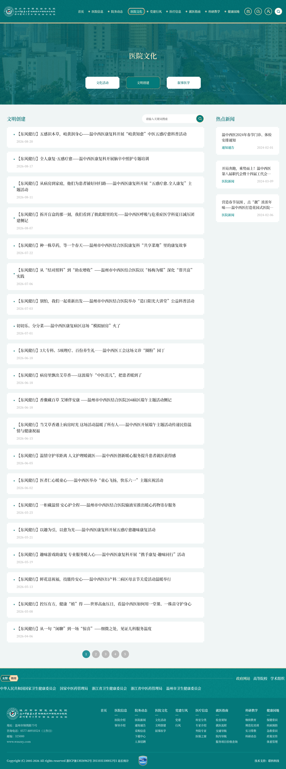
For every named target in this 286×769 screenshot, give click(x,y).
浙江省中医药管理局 (147, 688)
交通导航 (221, 731)
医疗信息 (175, 11)
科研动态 (250, 736)
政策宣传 (272, 736)
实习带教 (250, 731)
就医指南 (195, 11)
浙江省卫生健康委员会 (110, 688)
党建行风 (156, 11)
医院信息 (97, 11)
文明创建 (143, 82)
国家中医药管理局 (74, 688)
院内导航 (221, 736)
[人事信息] (268, 14)
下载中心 (140, 736)
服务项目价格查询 (227, 741)
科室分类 (201, 720)
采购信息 (140, 731)
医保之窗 (201, 736)
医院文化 (136, 11)
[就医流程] (248, 14)
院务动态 (117, 11)
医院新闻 (140, 720)
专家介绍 (201, 725)
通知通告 (140, 725)
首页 (81, 11)
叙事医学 (183, 82)
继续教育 (250, 720)
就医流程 (221, 725)
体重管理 (272, 741)
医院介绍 (120, 720)
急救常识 (272, 731)
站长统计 (123, 761)
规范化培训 (252, 725)
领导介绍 (120, 725)
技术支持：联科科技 (267, 761)
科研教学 (214, 11)
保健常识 (272, 720)
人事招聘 (140, 741)
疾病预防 (272, 725)
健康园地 (234, 11)
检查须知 (221, 720)
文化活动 (102, 82)
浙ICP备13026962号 (79, 761)
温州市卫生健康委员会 (183, 688)
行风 (178, 725)
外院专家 (201, 731)
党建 (178, 720)
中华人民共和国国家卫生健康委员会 (28, 688)
